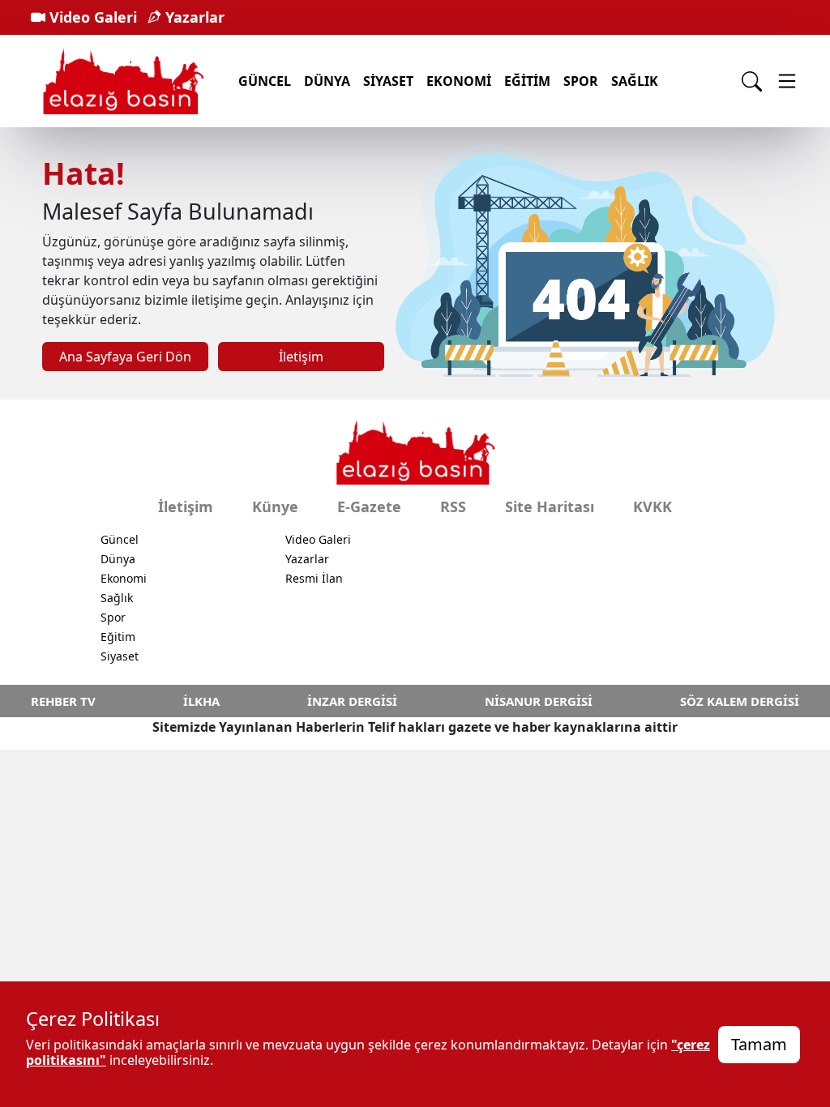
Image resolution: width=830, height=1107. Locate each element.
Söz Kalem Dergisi (739, 701)
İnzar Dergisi (352, 701)
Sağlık (634, 81)
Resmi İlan (314, 578)
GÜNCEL (264, 81)
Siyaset (120, 656)
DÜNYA (327, 81)
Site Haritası (549, 506)
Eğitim (118, 636)
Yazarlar (193, 17)
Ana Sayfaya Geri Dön (125, 356)
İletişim (301, 356)
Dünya (118, 558)
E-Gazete (369, 506)
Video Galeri (91, 17)
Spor (113, 617)
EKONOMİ (458, 81)
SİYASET (388, 81)
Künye (275, 506)
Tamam (759, 1044)
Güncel (120, 539)
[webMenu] (787, 81)
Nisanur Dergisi (539, 701)
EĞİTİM (527, 81)
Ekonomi (124, 578)
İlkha (201, 701)
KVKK (652, 506)
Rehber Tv (63, 701)
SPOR (580, 81)
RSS (453, 506)
